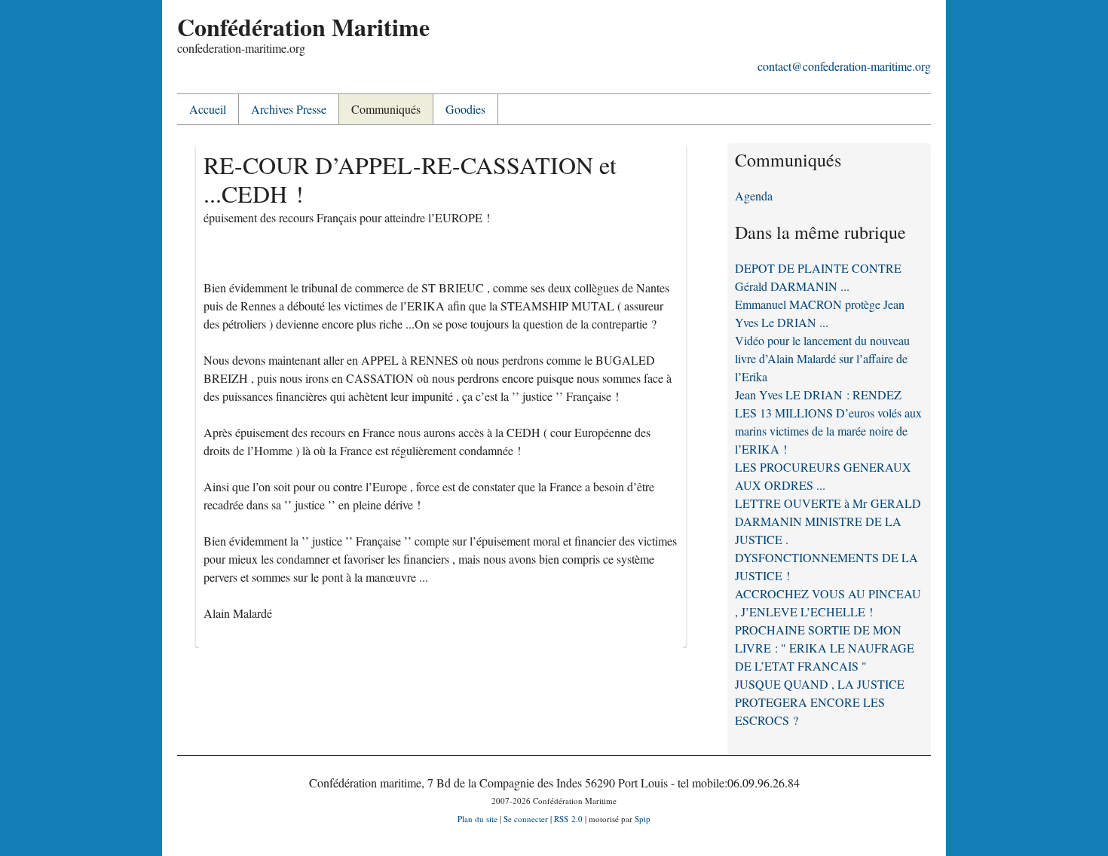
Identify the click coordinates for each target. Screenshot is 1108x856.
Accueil (207, 109)
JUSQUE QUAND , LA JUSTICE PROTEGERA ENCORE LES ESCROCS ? (819, 702)
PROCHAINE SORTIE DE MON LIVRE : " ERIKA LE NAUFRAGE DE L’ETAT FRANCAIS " (824, 648)
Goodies (465, 109)
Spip (642, 818)
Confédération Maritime (303, 26)
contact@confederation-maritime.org (844, 66)
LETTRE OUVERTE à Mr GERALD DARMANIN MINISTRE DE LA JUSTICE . (828, 521)
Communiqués (386, 109)
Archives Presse (288, 109)
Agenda (754, 195)
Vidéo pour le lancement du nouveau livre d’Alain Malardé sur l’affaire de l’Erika (822, 358)
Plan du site (477, 818)
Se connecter (525, 818)
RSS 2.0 (568, 818)
